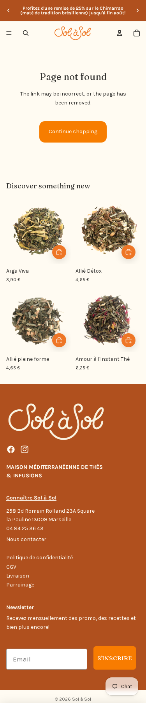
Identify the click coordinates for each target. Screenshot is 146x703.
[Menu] (9, 33)
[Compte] (119, 33)
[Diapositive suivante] (137, 10)
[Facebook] (11, 449)
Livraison (17, 575)
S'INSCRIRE (114, 658)
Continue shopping (73, 131)
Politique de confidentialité (39, 557)
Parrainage (20, 584)
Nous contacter (26, 539)
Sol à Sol (81, 699)
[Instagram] (24, 449)
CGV (11, 567)
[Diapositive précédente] (8, 10)
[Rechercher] (25, 33)
